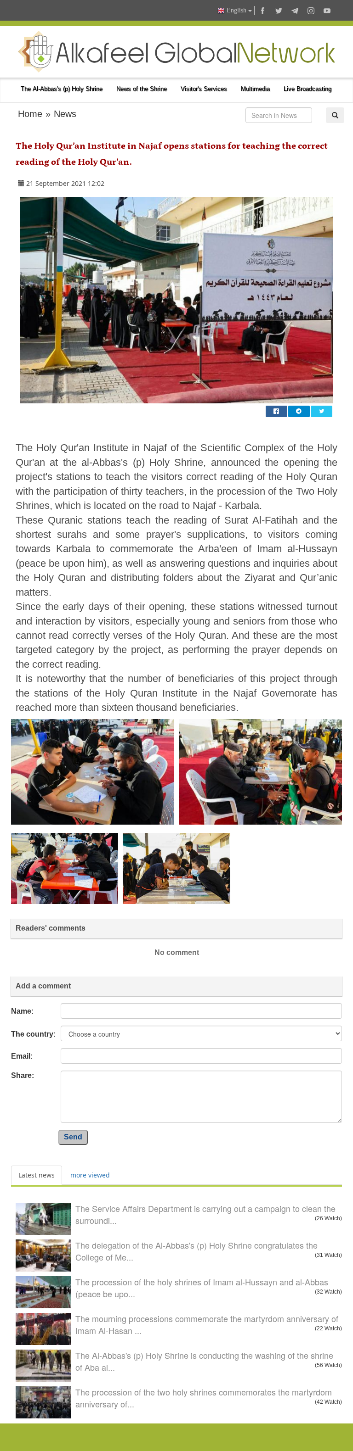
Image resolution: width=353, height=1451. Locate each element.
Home (30, 114)
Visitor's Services (204, 89)
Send (73, 1137)
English (236, 10)
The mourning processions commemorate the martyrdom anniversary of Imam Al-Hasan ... (206, 1324)
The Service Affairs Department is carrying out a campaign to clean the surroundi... (205, 1214)
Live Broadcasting (307, 89)
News (65, 114)
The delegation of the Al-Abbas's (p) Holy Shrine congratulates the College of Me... (196, 1251)
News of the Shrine (141, 89)
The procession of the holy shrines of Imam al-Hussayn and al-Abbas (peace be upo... (201, 1288)
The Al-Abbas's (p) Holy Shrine (61, 89)
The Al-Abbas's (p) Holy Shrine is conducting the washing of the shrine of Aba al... (204, 1361)
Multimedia (255, 89)
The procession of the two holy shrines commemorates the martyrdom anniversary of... (203, 1398)
